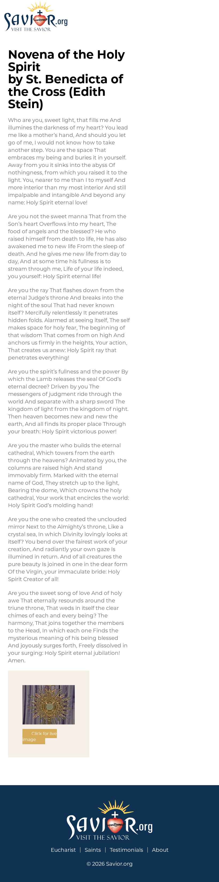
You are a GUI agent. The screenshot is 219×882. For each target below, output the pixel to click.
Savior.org (35, 16)
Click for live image (39, 736)
